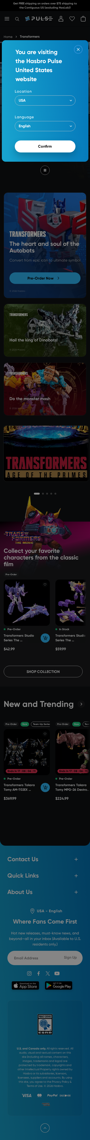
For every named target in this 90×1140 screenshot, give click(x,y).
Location (23, 91)
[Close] (78, 49)
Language (24, 117)
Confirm (45, 146)
